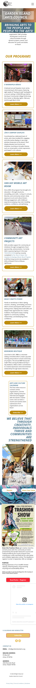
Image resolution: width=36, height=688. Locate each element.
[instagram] (19, 640)
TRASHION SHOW (9, 253)
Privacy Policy (9, 683)
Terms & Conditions (19, 683)
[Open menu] (32, 4)
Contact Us (7, 646)
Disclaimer (27, 683)
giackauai (30, 621)
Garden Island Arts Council (19, 621)
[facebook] (16, 640)
